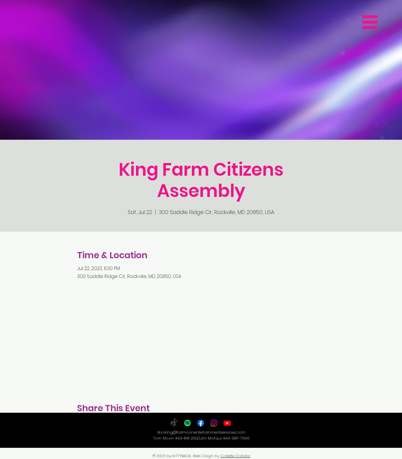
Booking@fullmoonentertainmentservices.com (201, 432)
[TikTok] (174, 423)
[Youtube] (227, 423)
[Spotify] (187, 423)
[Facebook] (200, 423)
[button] (370, 22)
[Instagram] (214, 423)
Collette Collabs (235, 456)
